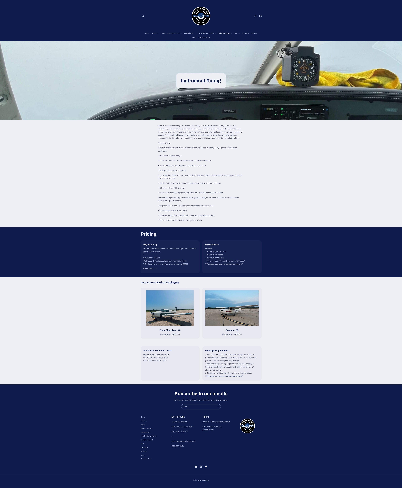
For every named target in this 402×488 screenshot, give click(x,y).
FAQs (143, 455)
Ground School (146, 459)
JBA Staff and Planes (149, 436)
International (145, 432)
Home (143, 417)
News (143, 424)
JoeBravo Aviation (203, 480)
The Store (144, 447)
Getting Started (146, 428)
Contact (144, 451)
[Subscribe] (218, 406)
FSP (142, 443)
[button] (143, 16)
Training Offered (147, 440)
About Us (144, 421)
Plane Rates (148, 269)
